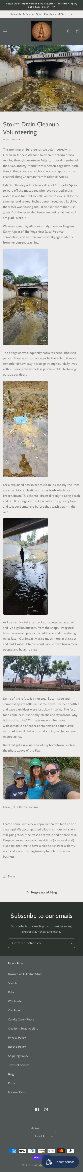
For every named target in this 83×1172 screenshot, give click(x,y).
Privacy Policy (17, 1037)
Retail (12, 992)
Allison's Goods (35, 1165)
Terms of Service (18, 1065)
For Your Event (17, 1092)
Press (11, 1083)
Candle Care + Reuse (21, 1019)
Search (12, 983)
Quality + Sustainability (23, 1028)
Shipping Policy (18, 1056)
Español (39, 1136)
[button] (5, 31)
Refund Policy (17, 1046)
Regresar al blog (44, 892)
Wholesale (15, 1001)
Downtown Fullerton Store (25, 974)
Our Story (14, 1010)
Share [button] (11, 876)
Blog (11, 1074)
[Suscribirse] (70, 943)
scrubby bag (26, 851)
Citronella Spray (66, 185)
